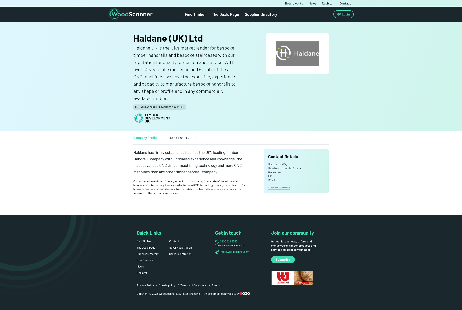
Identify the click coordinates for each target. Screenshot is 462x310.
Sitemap (217, 285)
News (312, 3)
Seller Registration (180, 253)
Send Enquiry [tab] (179, 138)
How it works (294, 3)
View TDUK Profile (279, 187)
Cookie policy (167, 285)
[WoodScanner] (130, 13)
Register (328, 3)
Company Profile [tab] (145, 138)
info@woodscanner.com (234, 251)
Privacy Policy (145, 285)
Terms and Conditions (193, 285)
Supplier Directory (261, 14)
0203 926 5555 (228, 241)
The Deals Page (225, 14)
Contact (345, 3)
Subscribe (283, 260)
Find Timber (195, 14)
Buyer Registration (180, 247)
